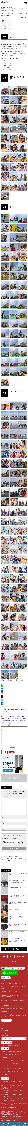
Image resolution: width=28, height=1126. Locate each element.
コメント (5, 796)
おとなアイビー (5, 1090)
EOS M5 (15, 1054)
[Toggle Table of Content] (9, 21)
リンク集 (3, 1033)
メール (4, 823)
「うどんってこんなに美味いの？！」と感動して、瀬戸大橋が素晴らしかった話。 (17, 940)
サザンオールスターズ (9, 1063)
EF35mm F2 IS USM (12, 721)
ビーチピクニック (7, 28)
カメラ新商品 (14, 778)
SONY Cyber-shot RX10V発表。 (9, 992)
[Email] (14, 701)
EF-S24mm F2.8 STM (9, 1051)
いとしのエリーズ (12, 723)
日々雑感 (18, 716)
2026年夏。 (4, 980)
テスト (18, 1063)
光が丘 (13, 1068)
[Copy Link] (14, 685)
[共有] (14, 703)
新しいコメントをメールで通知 (12, 835)
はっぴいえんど (5, 1103)
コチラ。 (21, 1045)
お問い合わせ (4, 1035)
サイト (4, 829)
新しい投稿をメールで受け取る (12, 838)
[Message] (14, 694)
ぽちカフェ (4, 1107)
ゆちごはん (4, 1085)
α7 (11, 1057)
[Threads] (14, 696)
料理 (10, 1071)
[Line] (14, 687)
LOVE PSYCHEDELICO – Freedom (18, 888)
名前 (3, 817)
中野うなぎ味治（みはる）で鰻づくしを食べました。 (8, 859)
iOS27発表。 (4, 1011)
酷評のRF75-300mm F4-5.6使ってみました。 (13, 1008)
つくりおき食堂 (5, 1081)
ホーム (3, 1023)
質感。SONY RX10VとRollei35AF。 (10, 983)
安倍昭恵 (3, 1088)
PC (2, 1028)
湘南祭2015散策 (6, 25)
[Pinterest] (14, 699)
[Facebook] (14, 689)
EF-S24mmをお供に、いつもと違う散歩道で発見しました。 (18, 881)
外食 (5, 1071)
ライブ (4, 26)
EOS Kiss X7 (4, 723)
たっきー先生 (4, 1099)
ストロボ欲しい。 (6, 1005)
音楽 (9, 725)
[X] (14, 692)
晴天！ (3, 23)
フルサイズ (6, 1066)
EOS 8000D (22, 721)
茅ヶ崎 (5, 725)
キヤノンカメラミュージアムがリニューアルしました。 (17, 895)
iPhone (5, 1057)
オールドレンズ (19, 1060)
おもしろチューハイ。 (15, 909)
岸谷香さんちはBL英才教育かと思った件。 (19, 858)
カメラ (13, 716)
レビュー (6, 1068)
